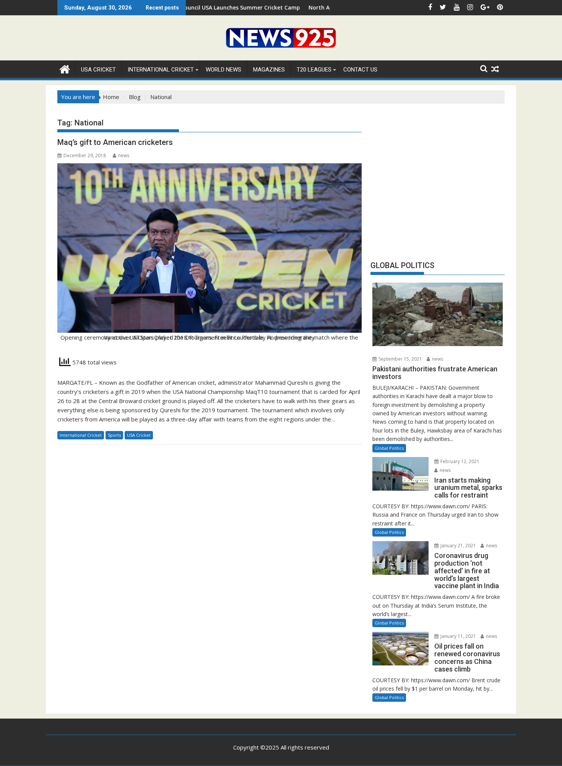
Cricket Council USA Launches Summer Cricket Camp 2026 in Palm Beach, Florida (230, 7)
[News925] (65, 68)
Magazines (269, 69)
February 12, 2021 (459, 461)
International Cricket (161, 69)
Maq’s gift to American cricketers (115, 142)
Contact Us (360, 69)
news (123, 155)
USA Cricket (98, 69)
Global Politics (389, 448)
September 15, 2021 (399, 359)
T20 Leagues (314, 69)
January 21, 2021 (457, 545)
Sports (114, 435)
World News (223, 69)
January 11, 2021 (457, 636)
